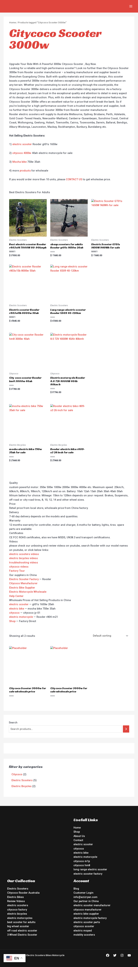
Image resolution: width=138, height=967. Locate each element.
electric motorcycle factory (90, 918)
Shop (12, 621)
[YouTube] (129, 955)
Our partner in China (86, 901)
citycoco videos (18, 566)
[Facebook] (107, 955)
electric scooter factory (87, 873)
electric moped (82, 930)
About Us (79, 836)
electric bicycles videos (23, 558)
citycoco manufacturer (87, 909)
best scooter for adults (21, 922)
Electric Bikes (15, 897)
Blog (76, 888)
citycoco (14, 612)
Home (12, 22)
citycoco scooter (83, 926)
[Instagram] (122, 955)
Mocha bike (19, 161)
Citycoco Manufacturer (23, 583)
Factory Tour (17, 570)
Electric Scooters (17, 888)
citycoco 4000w (21, 153)
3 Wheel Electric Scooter (22, 934)
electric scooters (17, 905)
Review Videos (16, 901)
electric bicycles (17, 913)
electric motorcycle (21, 616)
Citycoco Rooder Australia (23, 892)
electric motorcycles (19, 918)
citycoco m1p (81, 861)
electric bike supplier (86, 913)
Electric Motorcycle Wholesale (27, 591)
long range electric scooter (90, 869)
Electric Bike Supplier (22, 587)
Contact (78, 840)
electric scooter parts (86, 922)
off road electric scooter (22, 930)
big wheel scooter (18, 926)
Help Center (16, 596)
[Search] (126, 729)
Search (13, 722)
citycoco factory (17, 909)
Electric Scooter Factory (24, 579)
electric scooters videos (24, 554)
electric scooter (22, 144)
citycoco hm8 (81, 865)
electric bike (16, 608)
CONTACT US (74, 179)
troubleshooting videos (23, 562)
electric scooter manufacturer (92, 905)
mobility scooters (84, 934)
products (25, 170)
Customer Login (83, 892)
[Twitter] (114, 955)
